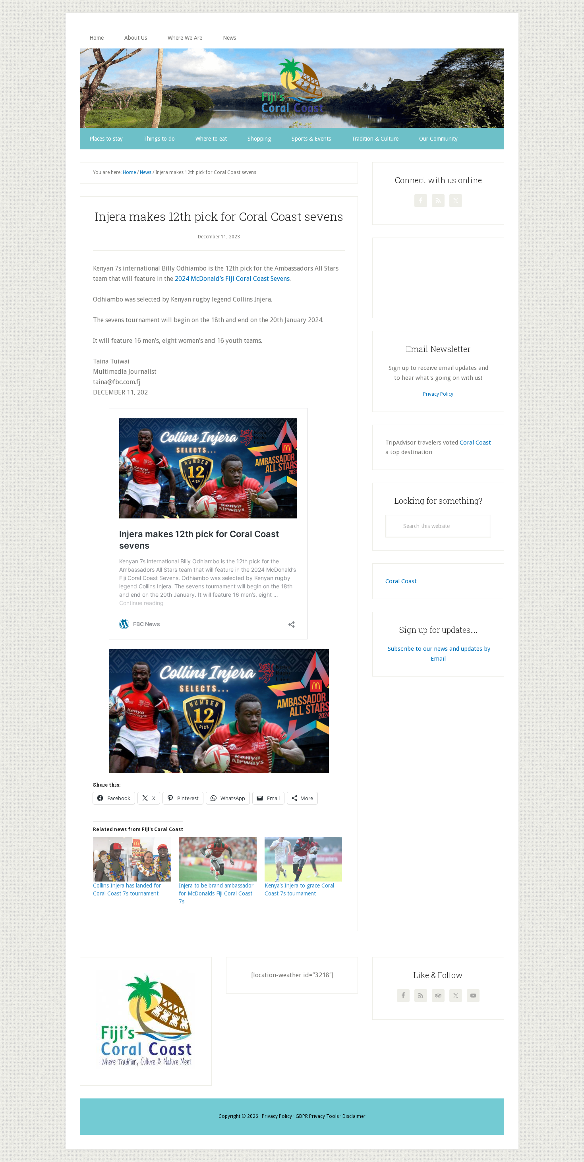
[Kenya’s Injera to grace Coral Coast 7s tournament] (303, 859)
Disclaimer (353, 1116)
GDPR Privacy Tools (317, 1116)
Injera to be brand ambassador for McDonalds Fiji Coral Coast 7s (216, 893)
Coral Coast (475, 442)
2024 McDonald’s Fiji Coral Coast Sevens (232, 278)
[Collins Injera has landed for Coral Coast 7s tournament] (132, 859)
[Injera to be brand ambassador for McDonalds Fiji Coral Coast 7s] (218, 859)
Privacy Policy (438, 394)
